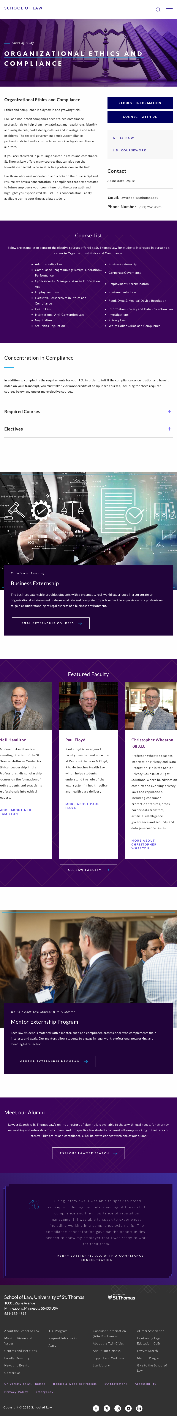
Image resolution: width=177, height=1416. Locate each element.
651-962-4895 (15, 1313)
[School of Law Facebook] (96, 1408)
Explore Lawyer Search (85, 1153)
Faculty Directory (17, 1358)
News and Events (16, 1365)
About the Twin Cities (108, 1343)
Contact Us (12, 1372)
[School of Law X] (107, 1408)
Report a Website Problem (75, 1383)
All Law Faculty (85, 870)
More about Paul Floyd (82, 806)
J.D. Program (58, 1331)
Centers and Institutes (20, 1350)
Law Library (101, 1365)
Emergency (45, 1392)
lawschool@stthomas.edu (139, 197)
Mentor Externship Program (50, 1061)
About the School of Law (22, 1331)
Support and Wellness (108, 1358)
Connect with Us (140, 116)
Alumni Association (150, 1331)
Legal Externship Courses (47, 623)
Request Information (140, 103)
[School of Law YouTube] (128, 1408)
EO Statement (115, 1383)
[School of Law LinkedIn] (139, 1408)
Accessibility (145, 1383)
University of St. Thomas (25, 1383)
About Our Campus (107, 1350)
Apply (53, 1345)
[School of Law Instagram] (117, 1408)
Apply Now (123, 138)
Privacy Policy (16, 1392)
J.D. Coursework (130, 150)
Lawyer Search (147, 1350)
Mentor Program (149, 1358)
